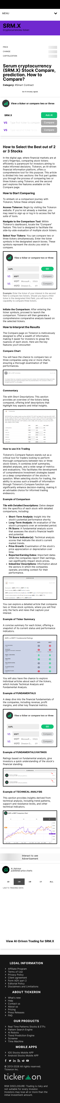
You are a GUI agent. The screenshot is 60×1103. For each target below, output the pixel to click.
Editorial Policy (16, 983)
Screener (13, 1038)
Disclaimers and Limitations (23, 986)
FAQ (10, 1015)
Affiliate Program (17, 968)
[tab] (8, 881)
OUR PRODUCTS (26, 1021)
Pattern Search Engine (20, 1029)
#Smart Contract (24, 84)
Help (10, 1000)
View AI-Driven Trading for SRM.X (30, 941)
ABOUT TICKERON (26, 992)
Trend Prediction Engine (21, 1035)
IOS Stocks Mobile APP (20, 1052)
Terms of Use (15, 971)
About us (13, 1006)
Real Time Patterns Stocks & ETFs (26, 1026)
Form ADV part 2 (17, 980)
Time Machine (15, 1041)
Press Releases (16, 1012)
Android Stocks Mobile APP (23, 1055)
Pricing (12, 1009)
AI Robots (13, 1032)
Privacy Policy (16, 974)
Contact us (14, 1003)
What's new (14, 997)
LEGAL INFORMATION (26, 963)
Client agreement (17, 977)
